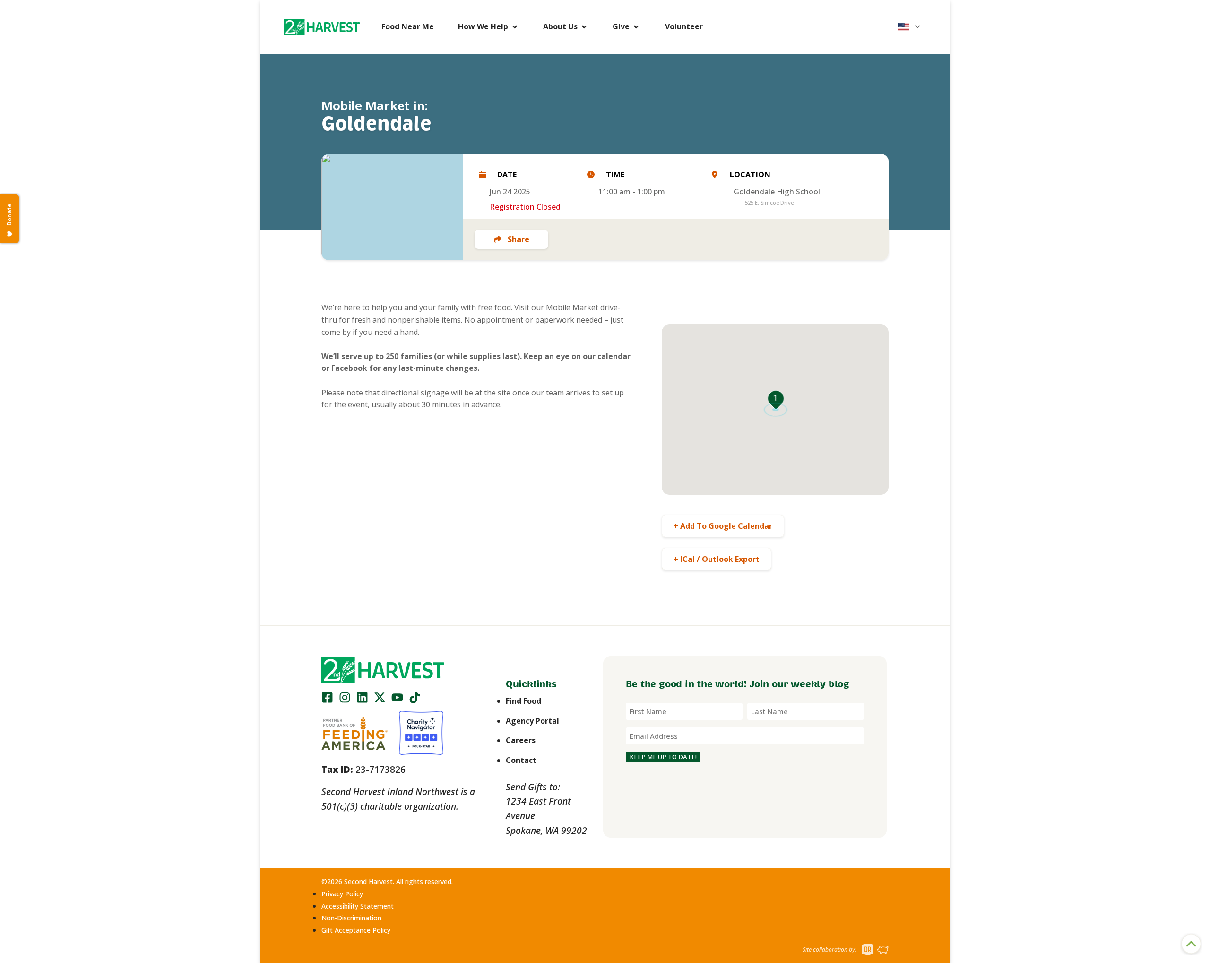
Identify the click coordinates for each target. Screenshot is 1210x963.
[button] (322, 26)
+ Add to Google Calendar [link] (723, 526)
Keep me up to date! (663, 757)
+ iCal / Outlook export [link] (717, 559)
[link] (322, 26)
